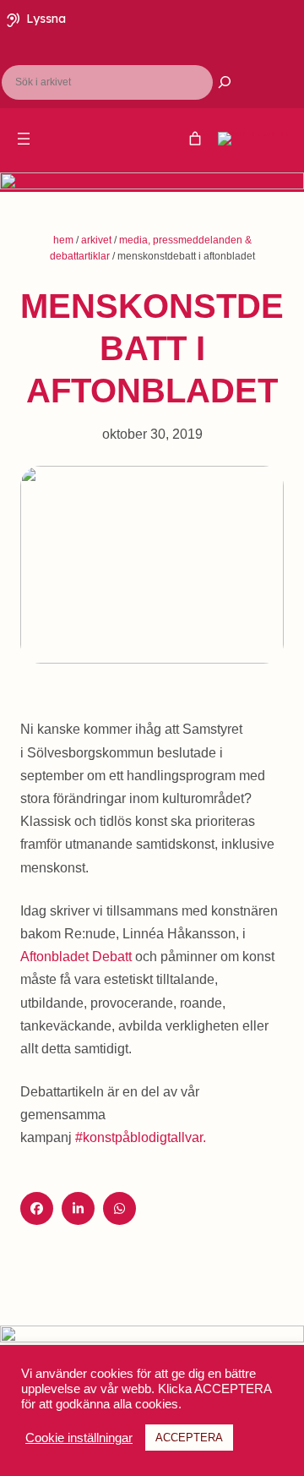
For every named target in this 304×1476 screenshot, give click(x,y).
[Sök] (214, 82)
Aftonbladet (76, 956)
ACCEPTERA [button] (189, 1437)
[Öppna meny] (24, 138)
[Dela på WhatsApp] (119, 1208)
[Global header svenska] (195, 139)
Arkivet (96, 240)
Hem (63, 240)
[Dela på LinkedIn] (78, 1208)
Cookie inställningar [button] (79, 1438)
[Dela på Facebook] (36, 1208)
